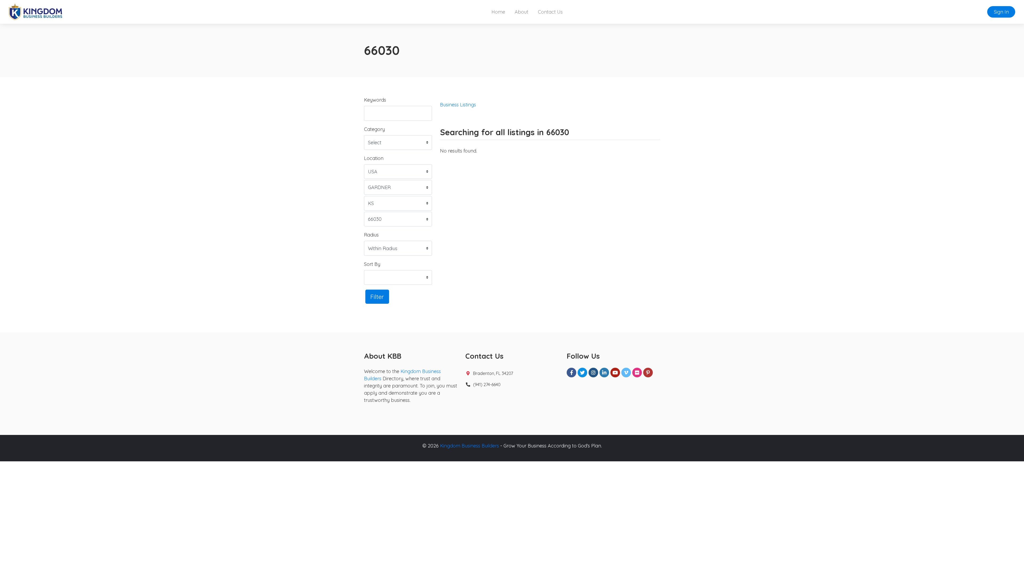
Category (374, 129)
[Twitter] (582, 372)
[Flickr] (637, 372)
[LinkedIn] (604, 372)
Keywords (375, 100)
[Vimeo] (626, 372)
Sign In (1001, 12)
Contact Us (550, 12)
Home (498, 12)
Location (373, 158)
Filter (377, 297)
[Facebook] (571, 372)
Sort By (372, 264)
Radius (371, 235)
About (521, 12)
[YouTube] (615, 372)
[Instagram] (593, 372)
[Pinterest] (648, 372)
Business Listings (458, 105)
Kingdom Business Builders (469, 446)
